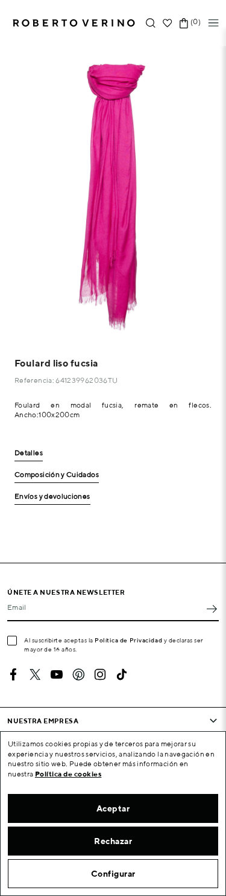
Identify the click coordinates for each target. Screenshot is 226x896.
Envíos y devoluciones (52, 497)
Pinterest (78, 674)
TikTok (122, 674)
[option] (113, 190)
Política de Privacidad (128, 640)
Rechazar (113, 841)
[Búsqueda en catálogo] (150, 23)
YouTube (57, 674)
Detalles (28, 453)
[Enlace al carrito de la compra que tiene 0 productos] (184, 23)
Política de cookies (68, 773)
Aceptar (113, 808)
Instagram (100, 674)
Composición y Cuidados (56, 475)
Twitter (35, 674)
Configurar (113, 873)
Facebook (13, 674)
